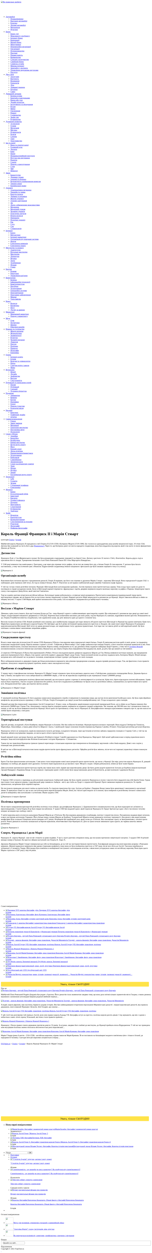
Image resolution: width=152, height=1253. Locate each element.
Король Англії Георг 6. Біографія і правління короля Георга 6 (86, 1142)
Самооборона (15, 460)
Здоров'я (9, 188)
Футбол (13, 470)
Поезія (13, 385)
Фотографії (14, 526)
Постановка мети (17, 430)
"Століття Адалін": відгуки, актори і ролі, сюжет (30, 1163)
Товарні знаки (16, 184)
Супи (12, 166)
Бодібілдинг (15, 440)
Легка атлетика (16, 451)
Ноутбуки (14, 286)
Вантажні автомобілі (18, 21)
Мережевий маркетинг (19, 314)
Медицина (14, 207)
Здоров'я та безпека (18, 179)
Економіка (14, 353)
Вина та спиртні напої (19, 145)
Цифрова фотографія (18, 528)
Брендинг (14, 413)
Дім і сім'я (10, 74)
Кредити (13, 498)
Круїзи (13, 400)
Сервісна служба (17, 64)
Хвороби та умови (17, 192)
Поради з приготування (20, 164)
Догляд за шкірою (17, 310)
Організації (15, 49)
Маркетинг (10, 312)
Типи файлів (15, 299)
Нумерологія (15, 132)
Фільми (13, 265)
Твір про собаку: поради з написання (25, 1184)
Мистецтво (14, 254)
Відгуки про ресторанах (20, 158)
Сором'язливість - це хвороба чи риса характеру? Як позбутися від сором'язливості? (44, 1174)
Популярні (14, 1155)
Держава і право (17, 177)
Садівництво (15, 115)
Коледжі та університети (20, 361)
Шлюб (13, 372)
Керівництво (15, 57)
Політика (14, 346)
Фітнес (13, 468)
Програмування (16, 293)
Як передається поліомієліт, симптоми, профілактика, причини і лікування (43, 1236)
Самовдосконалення (14, 419)
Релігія (13, 134)
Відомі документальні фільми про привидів (28, 1194)
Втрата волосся (16, 216)
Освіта (8, 355)
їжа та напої (10, 143)
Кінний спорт (16, 449)
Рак (11, 222)
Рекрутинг (14, 273)
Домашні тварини (17, 87)
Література (14, 256)
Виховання (14, 81)
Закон (8, 173)
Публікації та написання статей (18, 383)
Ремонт (13, 113)
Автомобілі (10, 17)
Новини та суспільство (15, 329)
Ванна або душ (16, 100)
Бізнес (8, 32)
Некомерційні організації (20, 47)
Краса (8, 301)
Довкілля (14, 342)
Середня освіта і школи (19, 365)
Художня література (18, 391)
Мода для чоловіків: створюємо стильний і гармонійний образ (38, 1223)
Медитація (14, 128)
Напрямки (14, 402)
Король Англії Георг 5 (39, 1133)
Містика (13, 130)
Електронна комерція (19, 243)
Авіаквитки (15, 395)
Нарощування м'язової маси (21, 453)
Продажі (13, 53)
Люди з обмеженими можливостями (25, 205)
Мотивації (14, 425)
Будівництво (15, 119)
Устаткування (15, 288)
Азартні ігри (15, 250)
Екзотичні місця (17, 408)
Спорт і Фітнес (12, 434)
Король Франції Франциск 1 (37, 1021)
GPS (12, 479)
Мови (12, 368)
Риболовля (14, 457)
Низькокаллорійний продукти (22, 156)
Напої (12, 154)
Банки (12, 492)
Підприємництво (17, 51)
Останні (13, 1157)
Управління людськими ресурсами (24, 70)
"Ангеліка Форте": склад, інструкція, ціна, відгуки (33, 1229)
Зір (11, 203)
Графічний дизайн (17, 415)
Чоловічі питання (17, 340)
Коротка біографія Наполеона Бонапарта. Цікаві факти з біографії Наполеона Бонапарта (46, 1204)
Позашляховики (16, 19)
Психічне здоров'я (17, 220)
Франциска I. (39, 546)
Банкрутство (15, 175)
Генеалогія (14, 83)
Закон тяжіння (16, 423)
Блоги (12, 233)
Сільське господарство (19, 59)
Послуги (13, 72)
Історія (13, 359)
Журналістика (16, 333)
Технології (10, 477)
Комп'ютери (11, 278)
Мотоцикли (15, 27)
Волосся (13, 303)
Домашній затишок (13, 94)
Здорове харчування (18, 201)
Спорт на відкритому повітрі (22, 464)
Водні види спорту (18, 445)
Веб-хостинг (15, 235)
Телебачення (15, 263)
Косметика (14, 306)
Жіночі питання (16, 331)
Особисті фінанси (17, 500)
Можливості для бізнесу (20, 36)
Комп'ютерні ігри (17, 284)
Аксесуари (14, 77)
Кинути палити (16, 194)
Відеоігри (14, 515)
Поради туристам (17, 406)
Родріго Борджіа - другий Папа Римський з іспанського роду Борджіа (87, 990)
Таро (12, 139)
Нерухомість (15, 505)
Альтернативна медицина (20, 190)
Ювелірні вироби (17, 327)
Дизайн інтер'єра (17, 102)
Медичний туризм (17, 209)
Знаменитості (15, 335)
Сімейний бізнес (17, 62)
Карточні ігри (16, 517)
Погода (13, 344)
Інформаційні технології (20, 282)
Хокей (13, 472)
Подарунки (15, 323)
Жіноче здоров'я (17, 199)
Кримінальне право (18, 186)
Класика (13, 23)
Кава (12, 151)
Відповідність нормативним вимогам (25, 181)
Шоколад (14, 171)
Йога (12, 447)
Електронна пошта (18, 246)
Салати (13, 162)
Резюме (13, 271)
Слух (12, 224)
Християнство (16, 141)
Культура (14, 338)
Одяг (12, 321)
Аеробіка (14, 436)
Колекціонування (17, 520)
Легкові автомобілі (18, 25)
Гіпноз (13, 421)
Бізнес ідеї (14, 34)
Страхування (15, 507)
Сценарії (13, 389)
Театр (12, 261)
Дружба (13, 374)
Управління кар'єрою (19, 276)
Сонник (13, 137)
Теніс (12, 466)
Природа (14, 348)
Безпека (13, 280)
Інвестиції (14, 496)
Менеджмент (15, 45)
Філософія (14, 350)
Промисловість (16, 55)
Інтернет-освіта (16, 357)
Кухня (12, 107)
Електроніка (15, 487)
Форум (13, 241)
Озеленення (15, 111)
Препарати (14, 218)
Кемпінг (13, 398)
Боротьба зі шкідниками (20, 98)
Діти (12, 85)
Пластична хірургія (18, 214)
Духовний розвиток (14, 122)
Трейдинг (14, 511)
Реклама (9, 410)
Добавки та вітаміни (18, 196)
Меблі (12, 109)
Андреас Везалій (136, 647)
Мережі (13, 297)
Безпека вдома (16, 96)
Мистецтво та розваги (15, 248)
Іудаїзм (13, 126)
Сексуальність (16, 380)
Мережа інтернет (17, 66)
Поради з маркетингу (19, 316)
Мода (8, 318)
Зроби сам (14, 117)
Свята (12, 92)
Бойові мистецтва (17, 442)
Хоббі (8, 513)
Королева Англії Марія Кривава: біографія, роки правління (75, 1031)
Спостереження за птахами (21, 522)
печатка (13, 417)
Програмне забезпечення (20, 295)
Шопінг (13, 325)
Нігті (12, 308)
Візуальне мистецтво (18, 252)
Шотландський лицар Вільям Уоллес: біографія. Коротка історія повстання (103, 1146)
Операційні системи (18, 291)
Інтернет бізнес (16, 38)
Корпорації (14, 40)
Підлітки (14, 89)
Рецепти (13, 160)
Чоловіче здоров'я (17, 211)
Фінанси (9, 490)
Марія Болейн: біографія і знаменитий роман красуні (76, 1129)
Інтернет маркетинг (18, 237)
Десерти (13, 149)
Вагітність (14, 79)
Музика (13, 258)
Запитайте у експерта (19, 68)
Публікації (14, 387)
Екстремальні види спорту (21, 475)
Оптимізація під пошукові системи (24, 239)
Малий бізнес (15, 42)
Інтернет (9, 231)
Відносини (10, 370)
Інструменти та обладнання (21, 104)
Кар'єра (9, 269)
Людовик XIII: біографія (42, 1138)
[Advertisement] (44, 8)
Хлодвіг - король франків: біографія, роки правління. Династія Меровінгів (93, 1001)
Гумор (12, 267)
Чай (12, 169)
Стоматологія (15, 229)
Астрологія (14, 124)
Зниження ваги (16, 462)
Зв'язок (13, 483)
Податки (13, 502)
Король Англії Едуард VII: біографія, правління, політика (72, 1011)
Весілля (13, 378)
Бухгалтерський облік (19, 494)
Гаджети (13, 481)
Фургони (14, 30)
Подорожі (10, 393)
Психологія (15, 432)
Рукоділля (14, 524)
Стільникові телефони (19, 485)
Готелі (12, 404)
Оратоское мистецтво (19, 428)
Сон (12, 226)
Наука (12, 363)
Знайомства (15, 376)
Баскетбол (14, 438)
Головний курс (16, 147)
